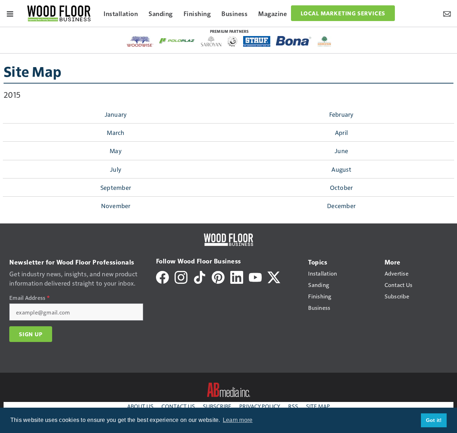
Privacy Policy (259, 406)
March (115, 132)
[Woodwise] (140, 41)
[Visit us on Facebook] (162, 276)
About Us (140, 406)
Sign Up (30, 334)
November (116, 206)
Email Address (29, 298)
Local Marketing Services (343, 13)
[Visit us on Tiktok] (199, 276)
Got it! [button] (434, 420)
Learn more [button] (238, 420)
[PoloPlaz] (177, 40)
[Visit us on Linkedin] (236, 276)
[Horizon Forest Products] (324, 41)
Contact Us (178, 406)
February (341, 114)
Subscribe (217, 406)
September (115, 187)
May (116, 151)
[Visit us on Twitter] (273, 276)
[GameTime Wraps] (232, 41)
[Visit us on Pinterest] (218, 276)
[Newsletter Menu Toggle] (447, 13)
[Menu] (10, 13)
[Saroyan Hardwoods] (211, 41)
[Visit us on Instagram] (181, 276)
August (341, 169)
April (341, 132)
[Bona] (294, 41)
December (341, 206)
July (115, 169)
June (341, 151)
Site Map (32, 71)
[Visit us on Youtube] (255, 276)
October (341, 187)
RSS (293, 406)
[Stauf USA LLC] (256, 41)
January (116, 114)
